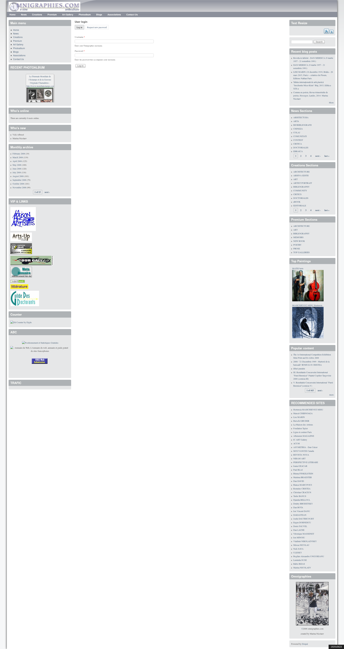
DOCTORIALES (300, 147)
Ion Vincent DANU (301, 511)
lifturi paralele (299, 368)
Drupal (305, 643)
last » (326, 155)
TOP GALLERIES (301, 252)
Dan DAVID (298, 481)
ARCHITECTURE (301, 171)
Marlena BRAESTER (302, 477)
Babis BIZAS (299, 563)
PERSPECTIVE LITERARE (305, 462)
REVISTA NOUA (301, 454)
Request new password (97, 27)
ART (295, 179)
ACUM (296, 443)
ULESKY (297, 552)
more (331, 394)
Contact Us (132, 14)
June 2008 (17, 168)
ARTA (296, 121)
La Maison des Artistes (303, 424)
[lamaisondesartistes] (23, 218)
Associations (114, 14)
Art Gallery (67, 14)
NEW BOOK (299, 241)
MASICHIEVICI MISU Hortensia (307, 305)
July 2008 (17, 172)
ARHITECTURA (301, 117)
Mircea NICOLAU (301, 544)
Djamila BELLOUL (301, 499)
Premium (52, 14)
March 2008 (18, 157)
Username (80, 36)
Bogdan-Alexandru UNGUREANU (308, 556)
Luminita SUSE (300, 560)
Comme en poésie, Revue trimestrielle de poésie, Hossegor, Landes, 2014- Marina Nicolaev (310, 95)
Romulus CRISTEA (301, 488)
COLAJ (296, 132)
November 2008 (19, 187)
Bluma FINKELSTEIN (303, 473)
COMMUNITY (300, 190)
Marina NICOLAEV (302, 567)
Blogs (99, 14)
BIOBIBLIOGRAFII (302, 124)
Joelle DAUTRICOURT (303, 518)
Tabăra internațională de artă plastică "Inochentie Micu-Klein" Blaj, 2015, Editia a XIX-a (312, 85)
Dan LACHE (298, 529)
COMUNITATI (300, 136)
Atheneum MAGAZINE (303, 435)
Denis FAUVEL (300, 526)
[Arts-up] (21, 236)
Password (80, 50)
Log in (80, 27)
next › (47, 192)
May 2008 (17, 164)
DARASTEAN (299, 514)
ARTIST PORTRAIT (302, 182)
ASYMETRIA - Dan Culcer (305, 447)
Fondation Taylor (300, 428)
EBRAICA (298, 151)
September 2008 (19, 179)
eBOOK (296, 201)
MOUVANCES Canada (303, 450)
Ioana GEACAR (300, 465)
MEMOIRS (298, 237)
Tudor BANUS (299, 496)
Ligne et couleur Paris (302, 432)
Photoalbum (85, 14)
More (331, 102)
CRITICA (297, 143)
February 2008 (19, 153)
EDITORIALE (299, 205)
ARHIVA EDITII (301, 175)
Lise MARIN (299, 417)
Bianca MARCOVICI (302, 484)
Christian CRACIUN (302, 492)
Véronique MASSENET (303, 533)
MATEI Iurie (297, 268)
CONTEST (298, 139)
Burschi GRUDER (301, 420)
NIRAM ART (299, 458)
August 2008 (18, 176)
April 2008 (17, 161)
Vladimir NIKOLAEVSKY (305, 541)
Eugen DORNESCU (302, 522)
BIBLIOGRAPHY (301, 186)
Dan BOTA (298, 507)
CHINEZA (298, 128)
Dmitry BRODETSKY (303, 503)
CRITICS (297, 194)
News (24, 14)
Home (12, 14)
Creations (37, 14)
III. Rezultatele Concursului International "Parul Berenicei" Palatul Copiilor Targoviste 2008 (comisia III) (312, 375)
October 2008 (18, 183)
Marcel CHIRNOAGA (303, 413)
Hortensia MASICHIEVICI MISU (308, 409)
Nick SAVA (298, 548)
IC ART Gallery (300, 439)
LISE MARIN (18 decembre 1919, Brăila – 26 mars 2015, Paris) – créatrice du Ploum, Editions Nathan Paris (313, 75)
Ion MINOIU (299, 537)
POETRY (297, 244)
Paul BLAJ (298, 469)
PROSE (296, 248)
